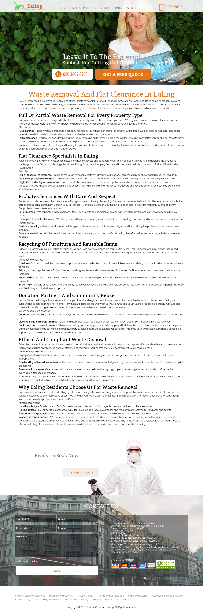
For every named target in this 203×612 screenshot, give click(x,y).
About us (122, 599)
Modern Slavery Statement (30, 595)
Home (63, 8)
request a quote (81, 472)
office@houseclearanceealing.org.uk (139, 540)
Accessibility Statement (47, 599)
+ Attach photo (26, 561)
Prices (87, 8)
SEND (57, 570)
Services (75, 8)
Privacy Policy (85, 595)
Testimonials (102, 8)
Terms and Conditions (110, 595)
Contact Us (121, 8)
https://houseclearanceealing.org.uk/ (138, 544)
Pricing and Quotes (137, 595)
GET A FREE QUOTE (123, 74)
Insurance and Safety (76, 599)
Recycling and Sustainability (167, 595)
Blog (134, 8)
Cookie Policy (22, 599)
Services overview (102, 599)
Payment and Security (61, 595)
